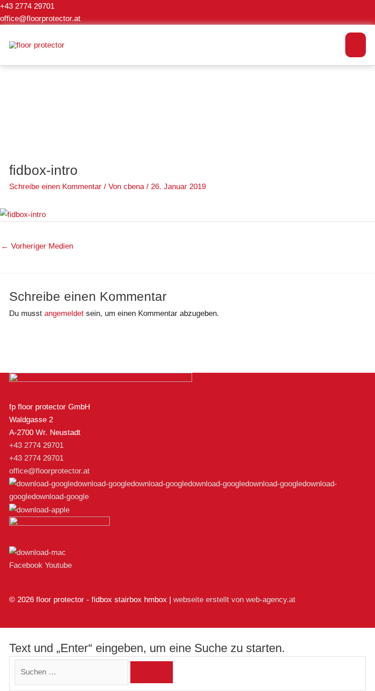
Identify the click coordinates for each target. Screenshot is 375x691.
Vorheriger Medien (37, 246)
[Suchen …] (73, 672)
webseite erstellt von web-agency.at (234, 599)
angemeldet (64, 313)
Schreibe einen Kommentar (55, 186)
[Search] (151, 672)
